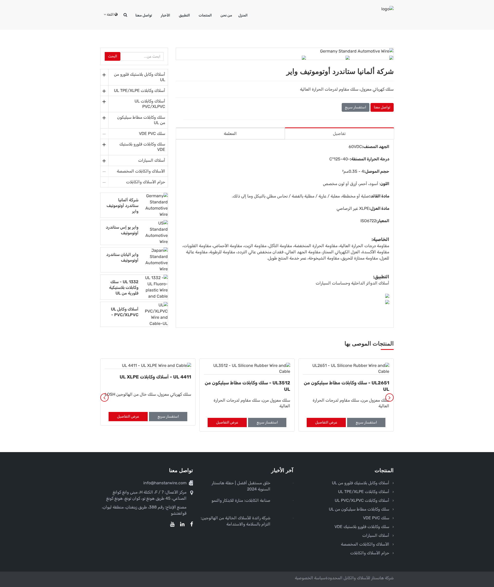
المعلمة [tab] (230, 133)
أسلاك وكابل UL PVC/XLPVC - (124, 312)
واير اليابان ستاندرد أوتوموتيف (122, 257)
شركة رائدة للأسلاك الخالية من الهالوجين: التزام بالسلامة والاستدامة (235, 520)
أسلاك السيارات (151, 160)
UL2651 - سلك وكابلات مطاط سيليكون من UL (346, 386)
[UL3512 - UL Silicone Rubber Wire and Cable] (247, 369)
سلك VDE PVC (152, 133)
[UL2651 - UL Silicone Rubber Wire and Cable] (346, 369)
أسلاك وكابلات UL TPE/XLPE (139, 90)
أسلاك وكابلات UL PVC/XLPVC (150, 104)
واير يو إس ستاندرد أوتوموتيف (122, 230)
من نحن (226, 15)
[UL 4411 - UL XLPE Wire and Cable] (148, 366)
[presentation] (104, 397)
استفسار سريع (355, 107)
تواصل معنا (143, 15)
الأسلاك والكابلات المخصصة (141, 171)
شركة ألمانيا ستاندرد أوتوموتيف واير (122, 205)
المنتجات (205, 15)
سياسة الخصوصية (310, 577)
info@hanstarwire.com (165, 482)
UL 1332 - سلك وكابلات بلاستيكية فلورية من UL (123, 287)
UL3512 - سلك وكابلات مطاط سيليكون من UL (247, 386)
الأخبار (165, 15)
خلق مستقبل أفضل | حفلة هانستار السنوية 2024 (241, 485)
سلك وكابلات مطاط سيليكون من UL (141, 120)
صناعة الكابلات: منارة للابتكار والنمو (240, 500)
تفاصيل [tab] (339, 133)
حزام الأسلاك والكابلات (145, 181)
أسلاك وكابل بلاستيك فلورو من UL (139, 77)
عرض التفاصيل (326, 422)
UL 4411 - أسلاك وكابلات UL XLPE (155, 377)
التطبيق (184, 15)
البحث (112, 56)
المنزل (243, 15)
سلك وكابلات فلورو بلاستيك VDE (142, 147)
